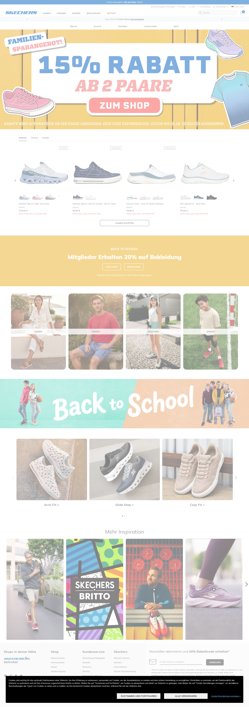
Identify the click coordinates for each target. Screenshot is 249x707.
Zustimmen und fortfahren (139, 696)
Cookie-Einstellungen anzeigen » (225, 696)
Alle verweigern (186, 696)
